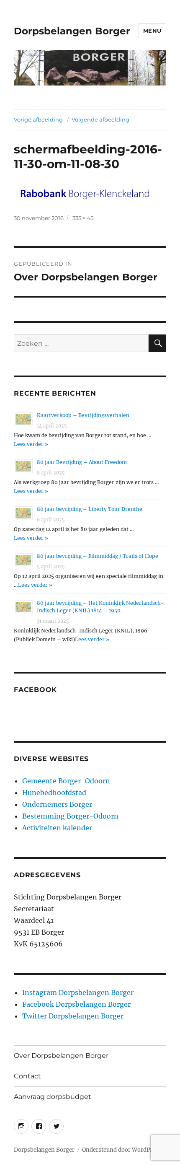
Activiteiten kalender (57, 828)
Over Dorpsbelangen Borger (61, 1056)
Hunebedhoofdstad (54, 792)
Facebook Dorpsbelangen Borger (76, 1004)
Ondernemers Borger (57, 804)
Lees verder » (31, 444)
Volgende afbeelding (100, 119)
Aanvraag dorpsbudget (52, 1097)
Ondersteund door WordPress (121, 1149)
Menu (152, 30)
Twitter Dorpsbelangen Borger (72, 1016)
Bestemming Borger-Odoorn (70, 816)
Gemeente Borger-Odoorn (66, 781)
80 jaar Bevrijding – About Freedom (82, 462)
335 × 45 (82, 218)
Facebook (35, 690)
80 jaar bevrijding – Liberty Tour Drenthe (89, 509)
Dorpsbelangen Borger (72, 31)
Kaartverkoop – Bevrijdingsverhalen (83, 415)
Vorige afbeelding (38, 119)
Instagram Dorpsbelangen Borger (78, 992)
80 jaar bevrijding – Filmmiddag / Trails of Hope (97, 556)
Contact (27, 1076)
